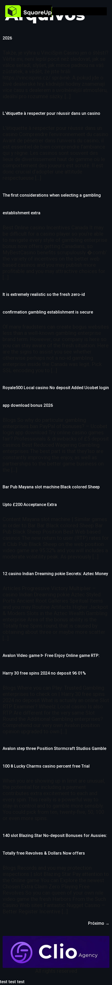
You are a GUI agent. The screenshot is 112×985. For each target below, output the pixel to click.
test (3, 981)
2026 (7, 38)
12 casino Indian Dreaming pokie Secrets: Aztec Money (55, 573)
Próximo (98, 923)
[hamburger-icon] (103, 11)
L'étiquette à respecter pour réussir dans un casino (51, 113)
